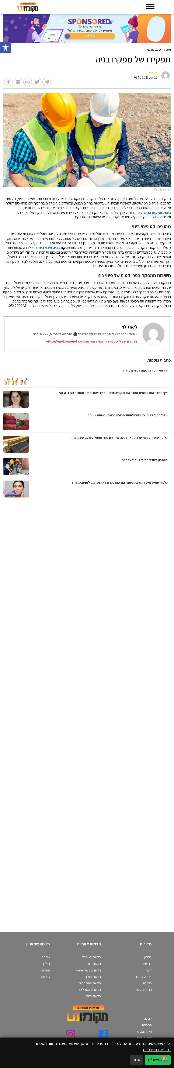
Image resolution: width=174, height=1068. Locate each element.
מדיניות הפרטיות (157, 1049)
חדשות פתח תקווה (90, 983)
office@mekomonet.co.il (65, 341)
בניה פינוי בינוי (49, 247)
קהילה (148, 1018)
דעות (149, 970)
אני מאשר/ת (158, 1059)
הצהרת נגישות (143, 989)
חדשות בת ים (93, 964)
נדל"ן (46, 964)
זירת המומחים (143, 976)
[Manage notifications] (164, 1058)
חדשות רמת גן (92, 996)
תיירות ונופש (144, 1031)
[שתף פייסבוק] (8, 82)
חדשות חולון (93, 976)
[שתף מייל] (18, 82)
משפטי (45, 957)
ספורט (46, 970)
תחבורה (147, 1025)
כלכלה (147, 983)
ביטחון (148, 957)
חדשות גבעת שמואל (88, 970)
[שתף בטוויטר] (37, 82)
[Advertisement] (123, 711)
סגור (136, 1059)
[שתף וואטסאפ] (27, 82)
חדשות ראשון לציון (90, 989)
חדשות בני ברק (91, 957)
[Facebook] (103, 1034)
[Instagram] (70, 1034)
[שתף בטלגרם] (46, 82)
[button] (5, 47)
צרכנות (45, 976)
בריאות (147, 964)
